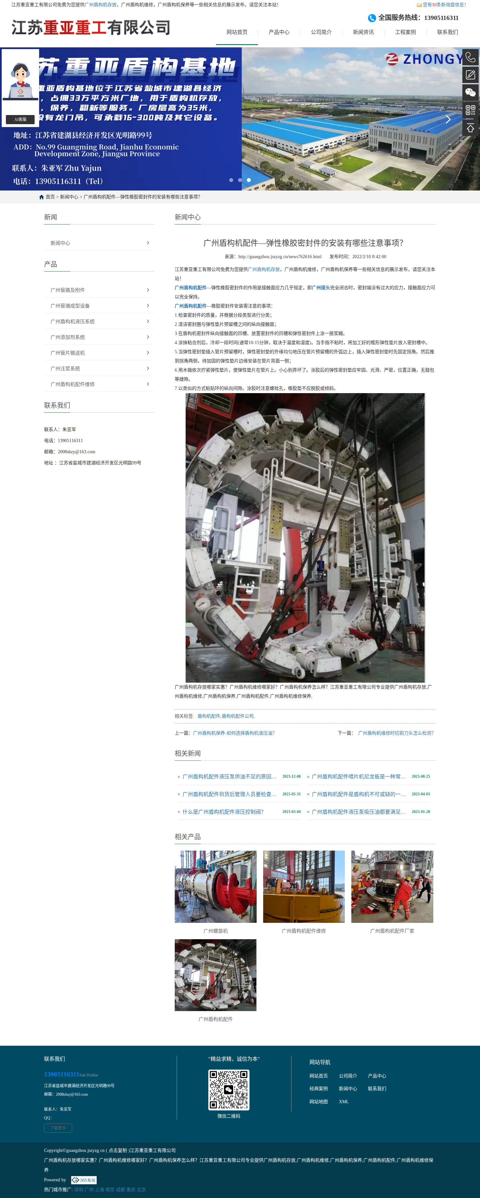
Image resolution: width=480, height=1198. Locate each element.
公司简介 (321, 32)
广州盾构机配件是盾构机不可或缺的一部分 (360, 794)
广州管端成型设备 (70, 305)
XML (344, 1101)
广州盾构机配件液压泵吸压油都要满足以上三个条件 (360, 812)
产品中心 (279, 32)
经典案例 (319, 1088)
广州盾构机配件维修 (73, 384)
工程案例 (405, 32)
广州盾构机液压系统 (73, 321)
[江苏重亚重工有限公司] (91, 32)
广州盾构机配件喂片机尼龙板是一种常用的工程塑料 (360, 776)
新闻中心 (69, 196)
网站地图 (319, 1101)
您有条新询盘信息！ (446, 4)
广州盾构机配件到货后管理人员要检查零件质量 (231, 794)
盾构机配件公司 (238, 716)
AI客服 (20, 119)
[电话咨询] (470, 57)
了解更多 (58, 1128)
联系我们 (447, 32)
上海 (99, 1189)
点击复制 (118, 1150)
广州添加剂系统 (68, 337)
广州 (89, 1189)
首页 (50, 196)
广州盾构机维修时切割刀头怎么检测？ (395, 733)
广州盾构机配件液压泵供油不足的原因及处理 (231, 776)
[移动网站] (470, 110)
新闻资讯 (363, 32)
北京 (141, 1189)
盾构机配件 (209, 716)
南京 (110, 1189)
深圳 (78, 1189)
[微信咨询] (470, 92)
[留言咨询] (470, 75)
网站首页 (237, 32)
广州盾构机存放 (101, 4)
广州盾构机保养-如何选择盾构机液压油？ (235, 733)
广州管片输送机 (68, 353)
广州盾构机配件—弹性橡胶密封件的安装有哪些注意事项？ (143, 196)
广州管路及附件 (68, 290)
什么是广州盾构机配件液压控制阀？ (224, 812)
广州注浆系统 (65, 368)
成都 (120, 1189)
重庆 (131, 1189)
